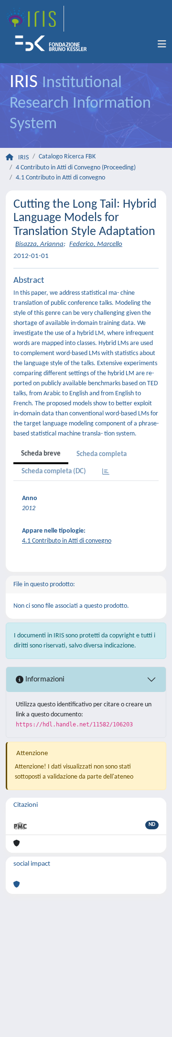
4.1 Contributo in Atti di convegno (60, 177)
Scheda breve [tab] (41, 453)
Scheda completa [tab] (101, 454)
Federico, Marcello (95, 244)
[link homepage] (35, 19)
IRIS (23, 157)
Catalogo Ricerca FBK (67, 156)
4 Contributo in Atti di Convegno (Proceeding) (76, 167)
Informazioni (43, 679)
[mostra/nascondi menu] (162, 44)
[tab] (106, 472)
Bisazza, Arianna (39, 244)
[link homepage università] (54, 44)
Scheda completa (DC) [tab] (54, 471)
